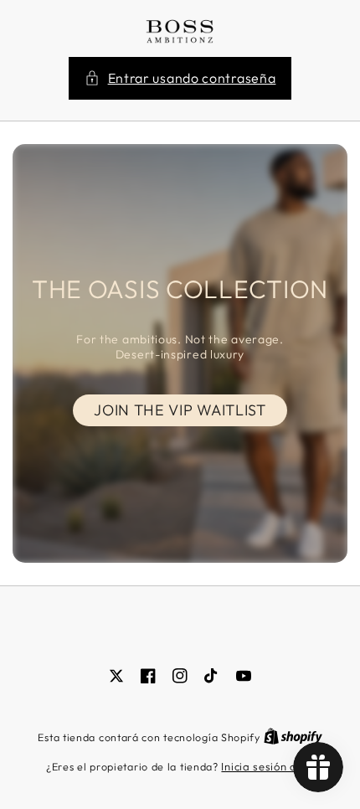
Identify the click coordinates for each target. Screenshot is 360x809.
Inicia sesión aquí (267, 766)
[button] (180, 78)
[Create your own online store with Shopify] (293, 737)
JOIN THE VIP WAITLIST (180, 410)
